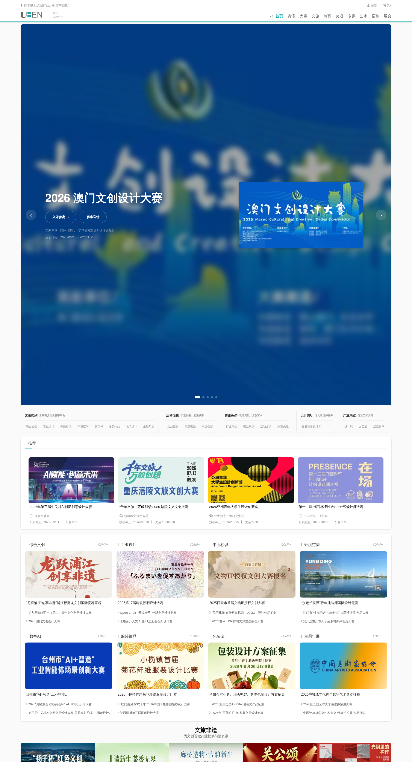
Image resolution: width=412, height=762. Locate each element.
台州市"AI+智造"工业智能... (47, 694)
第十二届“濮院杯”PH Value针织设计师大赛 (331, 506)
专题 (351, 15)
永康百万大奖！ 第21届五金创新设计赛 (146, 621)
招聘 (375, 15)
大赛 (303, 15)
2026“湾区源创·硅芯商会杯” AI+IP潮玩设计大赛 (60, 704)
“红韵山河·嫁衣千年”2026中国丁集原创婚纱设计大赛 (155, 704)
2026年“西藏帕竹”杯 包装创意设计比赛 (238, 713)
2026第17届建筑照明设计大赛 (141, 602)
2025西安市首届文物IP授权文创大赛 (237, 602)
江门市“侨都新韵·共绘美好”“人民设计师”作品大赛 (335, 613)
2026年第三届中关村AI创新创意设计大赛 (61, 506)
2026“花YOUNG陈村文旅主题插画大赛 (237, 621)
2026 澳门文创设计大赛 (44, 621)
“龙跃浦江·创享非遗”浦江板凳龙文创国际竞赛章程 (63, 602)
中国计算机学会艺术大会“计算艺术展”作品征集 (334, 713)
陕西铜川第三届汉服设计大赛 (139, 713)
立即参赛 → (60, 217)
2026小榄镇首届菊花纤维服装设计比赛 (147, 694)
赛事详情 (93, 217)
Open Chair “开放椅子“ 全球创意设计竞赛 (148, 613)
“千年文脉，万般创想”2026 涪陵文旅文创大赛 (153, 506)
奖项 (339, 15)
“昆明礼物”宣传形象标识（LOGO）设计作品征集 (244, 613)
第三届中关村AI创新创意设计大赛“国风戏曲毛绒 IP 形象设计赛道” (70, 713)
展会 (387, 15)
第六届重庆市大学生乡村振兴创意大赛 (328, 621)
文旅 (315, 15)
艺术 (363, 15)
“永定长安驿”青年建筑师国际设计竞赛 (329, 602)
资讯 (291, 15)
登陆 (374, 5)
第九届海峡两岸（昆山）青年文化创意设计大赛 (59, 613)
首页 (279, 15)
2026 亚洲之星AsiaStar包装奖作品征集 (238, 704)
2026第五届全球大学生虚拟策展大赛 (327, 704)
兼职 (327, 15)
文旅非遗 (206, 730)
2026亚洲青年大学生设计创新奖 (233, 506)
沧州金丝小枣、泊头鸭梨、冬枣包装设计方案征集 (247, 694)
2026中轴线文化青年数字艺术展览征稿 (330, 694)
